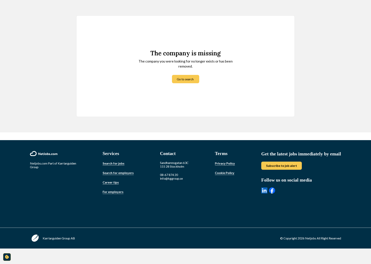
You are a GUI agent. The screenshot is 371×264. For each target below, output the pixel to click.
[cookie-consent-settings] (7, 257)
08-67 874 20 (169, 175)
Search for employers (118, 173)
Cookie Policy (224, 173)
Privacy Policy (225, 163)
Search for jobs (113, 163)
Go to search (185, 79)
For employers (113, 192)
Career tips (111, 182)
